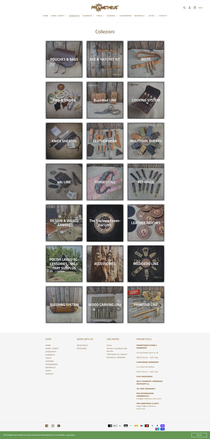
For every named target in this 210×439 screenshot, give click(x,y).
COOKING (49, 361)
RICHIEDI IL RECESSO (116, 357)
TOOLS (48, 358)
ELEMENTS (50, 355)
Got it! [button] (199, 435)
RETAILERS (81, 348)
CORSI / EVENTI (52, 348)
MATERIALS (50, 367)
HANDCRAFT (50, 352)
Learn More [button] (70, 435)
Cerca (109, 345)
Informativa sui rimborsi (117, 354)
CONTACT (49, 374)
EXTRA (48, 371)
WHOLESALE (82, 345)
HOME (48, 345)
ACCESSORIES (51, 364)
